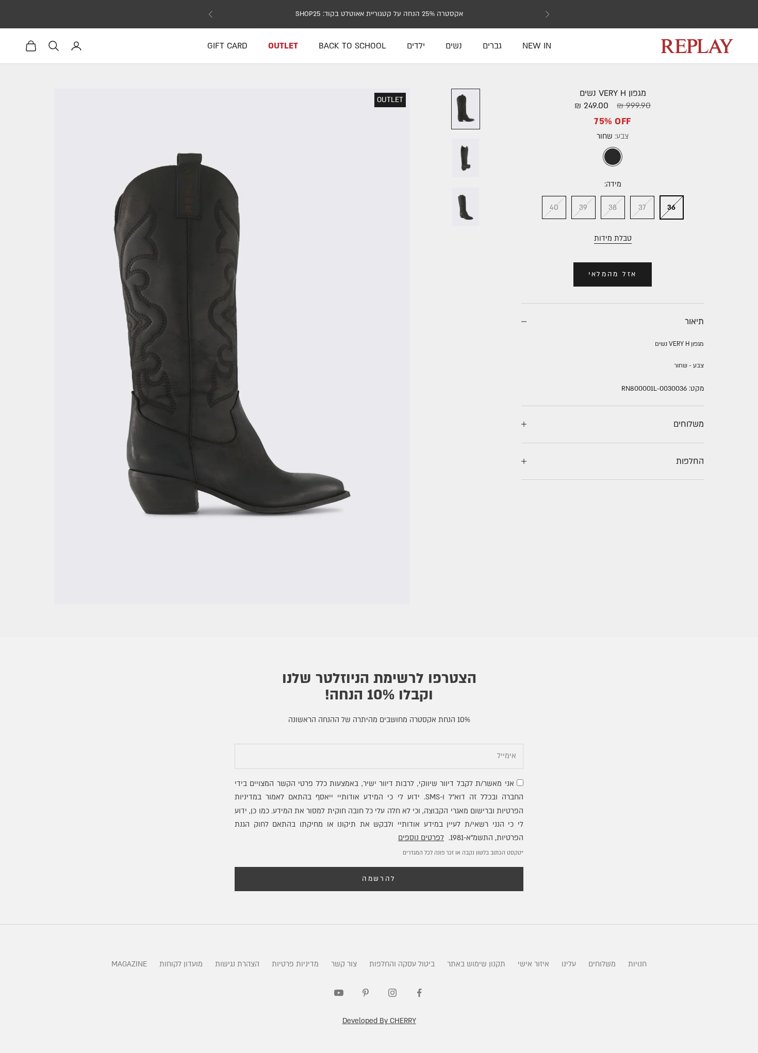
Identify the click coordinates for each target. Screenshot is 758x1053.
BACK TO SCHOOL (352, 46)
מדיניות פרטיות (295, 964)
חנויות (637, 964)
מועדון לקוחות (181, 964)
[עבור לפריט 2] (465, 158)
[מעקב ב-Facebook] (419, 993)
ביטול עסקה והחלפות (402, 964)
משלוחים (602, 964)
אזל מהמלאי (612, 274)
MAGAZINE (129, 964)
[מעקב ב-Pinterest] (365, 993)
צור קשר (344, 964)
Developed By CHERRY (379, 1021)
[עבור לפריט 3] (465, 207)
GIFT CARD (227, 46)
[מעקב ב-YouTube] (339, 993)
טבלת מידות (613, 238)
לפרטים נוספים (421, 838)
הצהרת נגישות (237, 964)
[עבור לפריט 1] (465, 109)
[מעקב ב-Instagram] (392, 993)
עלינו (569, 964)
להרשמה (379, 878)
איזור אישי (533, 964)
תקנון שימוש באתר (476, 964)
